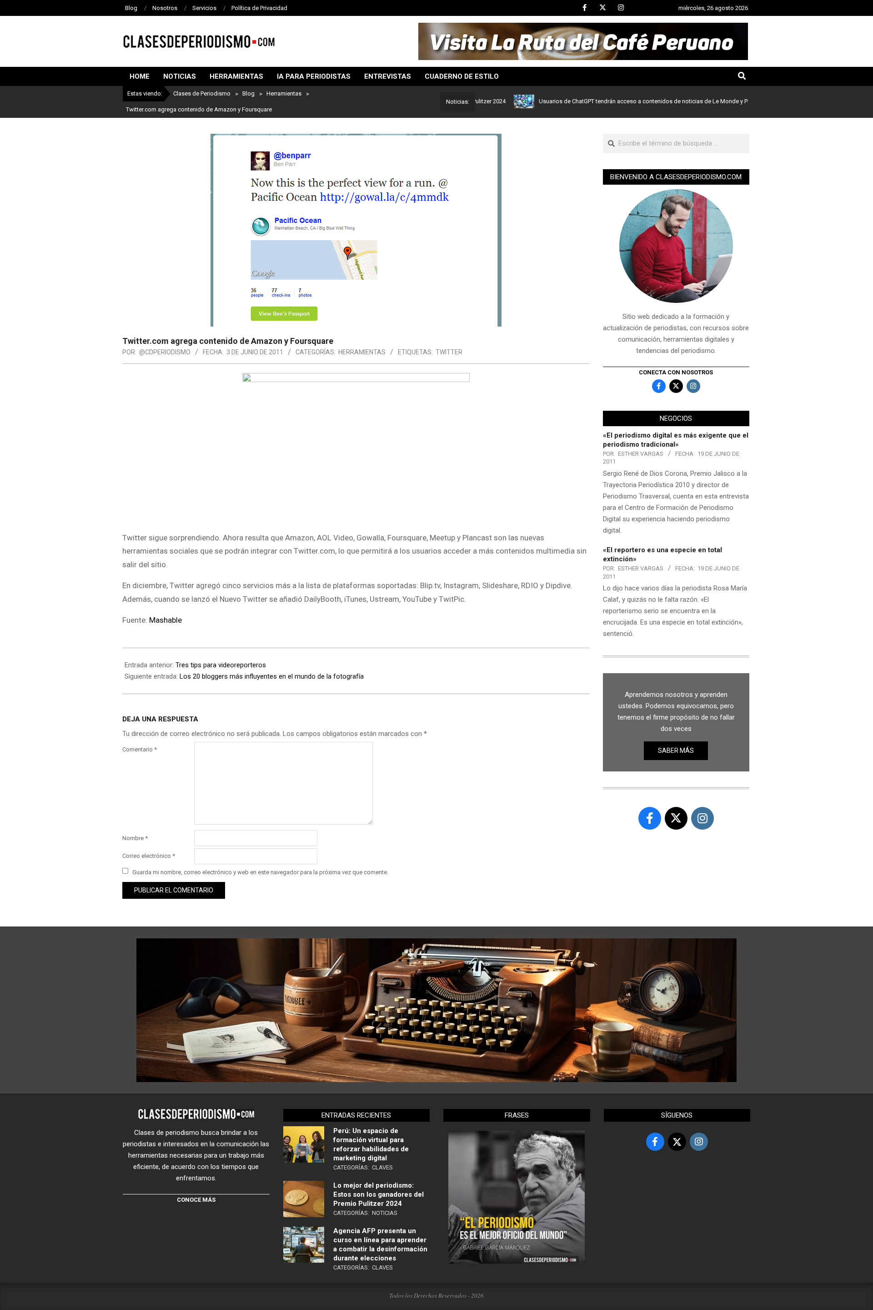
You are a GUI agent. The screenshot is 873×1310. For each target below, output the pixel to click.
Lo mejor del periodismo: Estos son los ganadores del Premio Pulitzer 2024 (378, 1194)
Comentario (139, 749)
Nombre (135, 838)
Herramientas (362, 352)
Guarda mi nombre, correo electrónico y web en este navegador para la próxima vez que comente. (260, 871)
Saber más (676, 750)
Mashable (165, 620)
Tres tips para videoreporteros (221, 665)
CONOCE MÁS (196, 1199)
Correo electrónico (148, 855)
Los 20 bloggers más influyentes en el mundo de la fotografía (272, 676)
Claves (382, 1167)
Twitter (449, 352)
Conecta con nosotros (676, 372)
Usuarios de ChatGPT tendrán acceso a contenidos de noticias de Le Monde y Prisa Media (623, 101)
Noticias (384, 1212)
